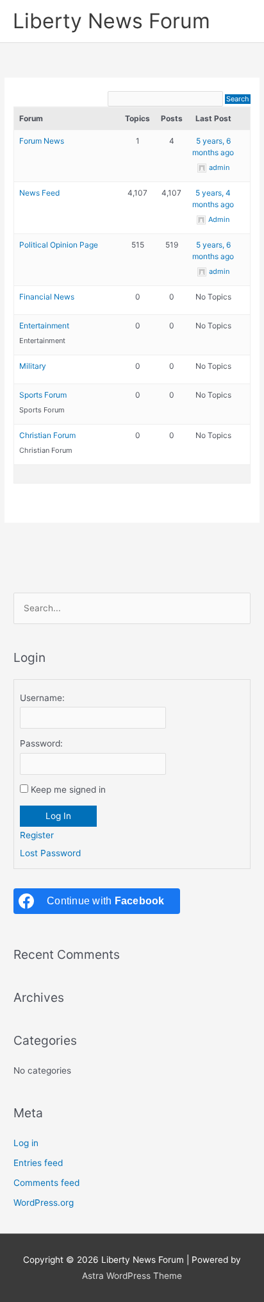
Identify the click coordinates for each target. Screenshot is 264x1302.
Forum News (41, 141)
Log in (25, 1143)
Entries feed (38, 1163)
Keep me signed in (68, 789)
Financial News (46, 296)
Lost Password (50, 853)
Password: (41, 743)
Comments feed (46, 1183)
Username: (42, 698)
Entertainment (44, 325)
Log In (58, 816)
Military (32, 366)
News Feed (39, 193)
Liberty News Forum (111, 20)
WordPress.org (43, 1202)
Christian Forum (47, 435)
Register (37, 835)
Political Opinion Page (58, 244)
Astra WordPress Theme (132, 1276)
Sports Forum (43, 395)
